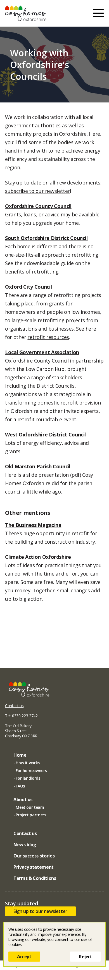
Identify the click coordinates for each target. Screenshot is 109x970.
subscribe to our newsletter (37, 191)
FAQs (20, 786)
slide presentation (47, 474)
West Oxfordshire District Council (45, 434)
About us (22, 799)
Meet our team (30, 807)
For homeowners (31, 770)
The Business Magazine (33, 525)
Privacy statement (33, 867)
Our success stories (33, 856)
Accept (24, 956)
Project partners (31, 814)
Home (20, 755)
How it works (28, 762)
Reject (85, 956)
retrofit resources (48, 337)
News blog (24, 844)
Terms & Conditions (34, 878)
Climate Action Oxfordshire (38, 556)
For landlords (28, 778)
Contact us (14, 705)
